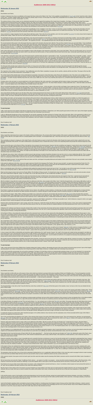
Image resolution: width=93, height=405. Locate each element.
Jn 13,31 (9, 31)
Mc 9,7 (68, 318)
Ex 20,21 (21, 302)
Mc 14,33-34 (16, 160)
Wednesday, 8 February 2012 (10, 263)
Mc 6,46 (83, 146)
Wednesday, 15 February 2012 (10, 394)
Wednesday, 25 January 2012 (10, 8)
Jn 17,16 (79, 93)
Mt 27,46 (70, 333)
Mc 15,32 (89, 291)
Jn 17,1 (50, 35)
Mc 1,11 (3, 318)
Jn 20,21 (25, 63)
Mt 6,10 (66, 227)
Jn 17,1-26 (72, 16)
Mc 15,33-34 (48, 281)
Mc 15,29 (17, 291)
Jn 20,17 (46, 31)
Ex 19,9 (57, 301)
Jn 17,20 (60, 26)
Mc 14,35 (41, 182)
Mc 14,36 (69, 194)
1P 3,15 (23, 104)
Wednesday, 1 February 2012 (10, 125)
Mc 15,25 (46, 286)
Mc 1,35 (54, 146)
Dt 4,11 (42, 304)
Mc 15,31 (57, 291)
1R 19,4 (64, 173)
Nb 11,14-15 (73, 169)
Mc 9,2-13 (81, 148)
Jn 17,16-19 (14, 53)
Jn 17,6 (68, 44)
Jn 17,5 (44, 39)
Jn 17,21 (3, 78)
